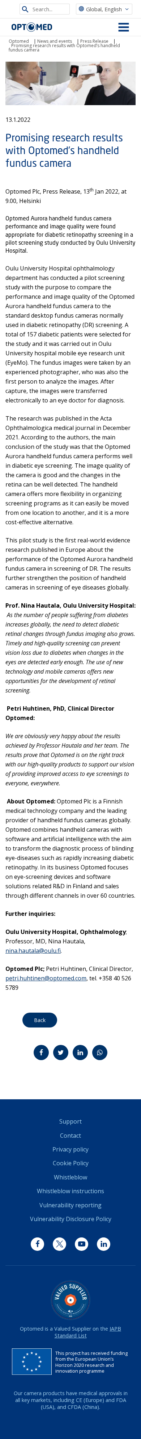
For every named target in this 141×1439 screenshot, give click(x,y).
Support (70, 1121)
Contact (70, 1136)
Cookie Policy (71, 1163)
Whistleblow (70, 1177)
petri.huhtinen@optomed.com (45, 978)
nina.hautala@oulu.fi (33, 951)
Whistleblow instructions (70, 1191)
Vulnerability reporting (70, 1205)
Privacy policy (70, 1149)
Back (40, 1020)
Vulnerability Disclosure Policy (70, 1219)
